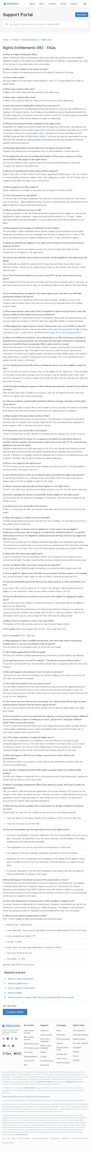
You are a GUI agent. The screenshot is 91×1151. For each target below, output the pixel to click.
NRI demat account (31, 1044)
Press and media (63, 1039)
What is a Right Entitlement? (20, 979)
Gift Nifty (76, 1060)
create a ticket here (21, 1134)
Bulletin (43, 1052)
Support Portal (18, 14)
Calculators (77, 1047)
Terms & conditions (24, 1138)
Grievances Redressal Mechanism (38, 1096)
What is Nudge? (15, 993)
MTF (25, 1065)
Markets (76, 1052)
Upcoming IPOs (79, 1030)
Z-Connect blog (46, 1061)
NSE (3, 1138)
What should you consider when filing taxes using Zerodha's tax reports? (41, 997)
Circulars (43, 1056)
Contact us (44, 1030)
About (41, 4)
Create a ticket (15, 1012)
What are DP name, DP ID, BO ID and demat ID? (59, 332)
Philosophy (61, 1035)
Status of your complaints (45, 1047)
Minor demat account (29, 1038)
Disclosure (65, 1138)
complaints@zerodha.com (44, 1082)
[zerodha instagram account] (12, 1038)
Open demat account (29, 1031)
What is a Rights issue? (18, 983)
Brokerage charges (80, 1035)
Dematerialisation (30, 1056)
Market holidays (79, 1039)
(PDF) (18, 964)
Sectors (76, 1056)
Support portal (46, 1035)
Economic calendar (80, 1043)
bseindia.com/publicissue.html (47, 139)
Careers (60, 1043)
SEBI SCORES (29, 1088)
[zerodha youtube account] (4, 1045)
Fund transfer (29, 1061)
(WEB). (43, 136)
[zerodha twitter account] (3, 1038)
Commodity (28, 1052)
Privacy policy (55, 1138)
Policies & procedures (40, 1138)
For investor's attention (79, 1138)
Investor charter (8, 1143)
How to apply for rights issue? (21, 988)
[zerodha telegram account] (13, 1046)
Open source (62, 1058)
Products (52, 4)
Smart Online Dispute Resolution (13, 1096)
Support (74, 4)
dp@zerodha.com (72, 1082)
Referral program (63, 1063)
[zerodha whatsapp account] (9, 1046)
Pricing (63, 4)
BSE (8, 1138)
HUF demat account (31, 1048)
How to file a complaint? (45, 1040)
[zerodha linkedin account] (16, 1038)
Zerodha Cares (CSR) (62, 1048)
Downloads (44, 1065)
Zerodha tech (62, 1054)
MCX (13, 1138)
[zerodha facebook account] (8, 1038)
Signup (32, 4)
